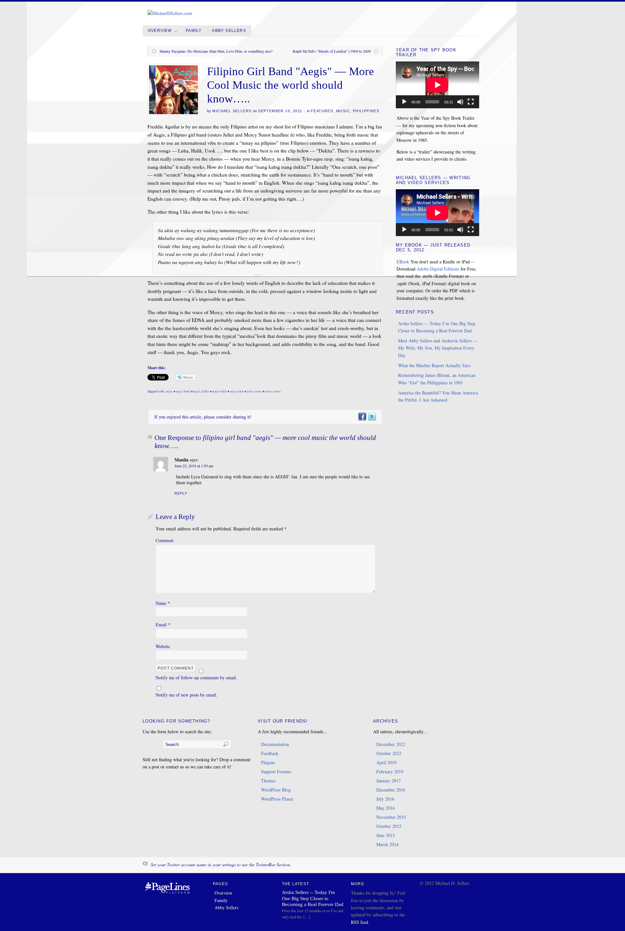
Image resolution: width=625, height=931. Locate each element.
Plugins (268, 762)
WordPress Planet (277, 799)
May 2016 (385, 808)
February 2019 (389, 771)
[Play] (404, 102)
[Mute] (460, 102)
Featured (322, 111)
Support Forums (276, 771)
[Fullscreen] (470, 102)
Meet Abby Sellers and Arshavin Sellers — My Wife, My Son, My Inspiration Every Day (438, 348)
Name (163, 603)
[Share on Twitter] (372, 416)
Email (163, 624)
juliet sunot (254, 391)
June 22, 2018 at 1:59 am (193, 465)
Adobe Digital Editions (438, 269)
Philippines (366, 111)
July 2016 (385, 799)
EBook (402, 262)
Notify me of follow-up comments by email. (196, 677)
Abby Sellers (229, 30)
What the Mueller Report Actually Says (434, 365)
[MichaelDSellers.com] (169, 13)
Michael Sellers (231, 111)
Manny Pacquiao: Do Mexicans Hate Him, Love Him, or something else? (216, 51)
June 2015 (385, 835)
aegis (169, 391)
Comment (165, 540)
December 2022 (390, 744)
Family (193, 30)
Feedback (269, 753)
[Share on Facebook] (362, 416)
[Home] (167, 894)
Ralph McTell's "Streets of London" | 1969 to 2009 (332, 51)
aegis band (183, 391)
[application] (437, 84)
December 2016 (390, 790)
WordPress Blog (276, 790)
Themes (268, 781)
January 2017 (388, 781)
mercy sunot (273, 391)
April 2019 (386, 762)
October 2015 (388, 826)
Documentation (275, 744)
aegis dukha (201, 391)
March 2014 (387, 844)
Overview (160, 30)
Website (163, 646)
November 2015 (391, 817)
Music (343, 111)
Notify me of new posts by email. (186, 695)
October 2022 (388, 753)
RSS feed (359, 922)
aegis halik (219, 391)
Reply (181, 493)
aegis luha (236, 391)
